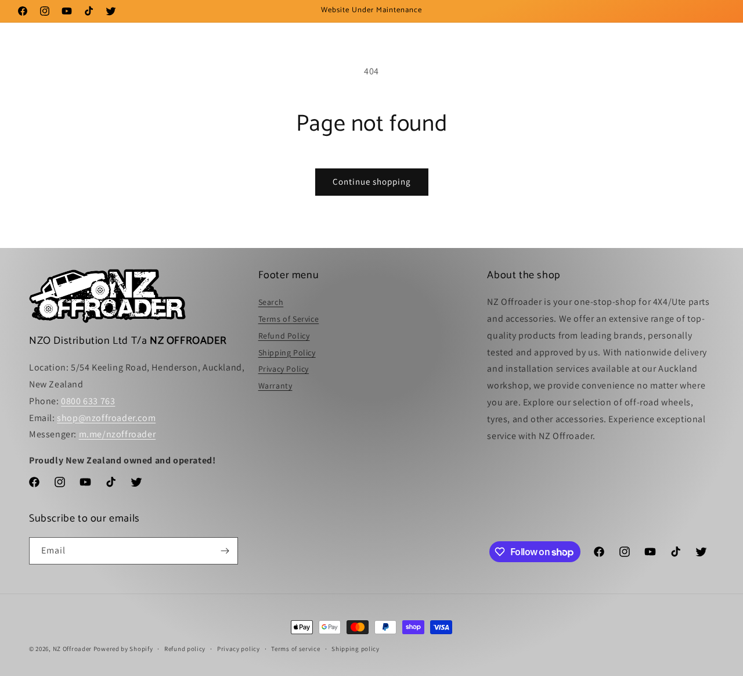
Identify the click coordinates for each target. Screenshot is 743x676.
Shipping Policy (287, 352)
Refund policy (184, 649)
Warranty (275, 385)
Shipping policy (355, 649)
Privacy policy (238, 649)
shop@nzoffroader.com (106, 418)
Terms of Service (288, 319)
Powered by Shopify (123, 649)
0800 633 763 (88, 401)
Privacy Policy (283, 369)
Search (271, 302)
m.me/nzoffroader (117, 434)
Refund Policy (284, 335)
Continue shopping (372, 181)
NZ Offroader (72, 649)
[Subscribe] (224, 550)
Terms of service (295, 649)
